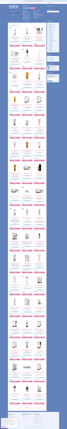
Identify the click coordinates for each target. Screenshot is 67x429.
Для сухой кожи (35, 17)
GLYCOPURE (51, 32)
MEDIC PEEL (51, 36)
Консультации (51, 57)
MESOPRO (50, 37)
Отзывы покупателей (37, 423)
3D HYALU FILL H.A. (52, 24)
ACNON (50, 25)
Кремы (34, 12)
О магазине (36, 421)
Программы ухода (52, 58)
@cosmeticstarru (52, 67)
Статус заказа (36, 418)
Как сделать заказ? (49, 6)
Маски (24, 13)
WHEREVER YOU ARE (52, 50)
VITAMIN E (50, 49)
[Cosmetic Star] (12, 414)
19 (28, 37)
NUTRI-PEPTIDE (51, 39)
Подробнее (41, 0)
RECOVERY (51, 42)
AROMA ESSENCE (52, 26)
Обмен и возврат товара (38, 417)
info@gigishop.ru (13, 14)
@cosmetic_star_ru (52, 69)
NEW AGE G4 (51, 38)
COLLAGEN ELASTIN (52, 30)
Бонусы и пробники (36, 10)
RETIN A (50, 43)
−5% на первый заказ (15, 41)
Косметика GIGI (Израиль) (18, 21)
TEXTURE (50, 48)
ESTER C (50, 31)
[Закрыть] (58, 1)
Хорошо (3, 426)
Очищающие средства (26, 12)
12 (16, 37)
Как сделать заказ (37, 415)
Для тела (34, 16)
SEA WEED (50, 44)
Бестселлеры (25, 8)
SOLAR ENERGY (51, 45)
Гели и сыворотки (36, 13)
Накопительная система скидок (39, 420)
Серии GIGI (32, 8)
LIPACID (50, 33)
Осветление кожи (25, 16)
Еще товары (27, 407)
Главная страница (11, 21)
